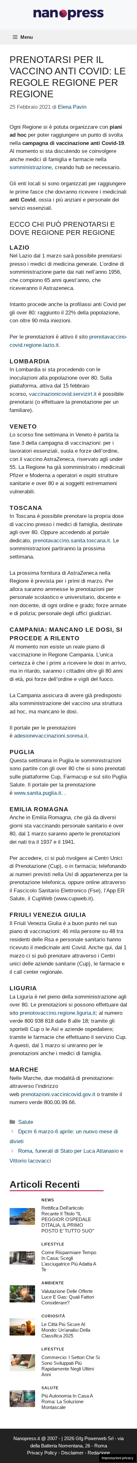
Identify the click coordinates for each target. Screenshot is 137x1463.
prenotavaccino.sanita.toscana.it (71, 541)
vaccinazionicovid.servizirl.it (63, 394)
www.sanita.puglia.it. (39, 793)
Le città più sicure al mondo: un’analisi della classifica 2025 (65, 1330)
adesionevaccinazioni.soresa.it (50, 736)
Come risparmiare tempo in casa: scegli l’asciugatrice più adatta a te (68, 1261)
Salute (25, 1122)
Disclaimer (72, 1452)
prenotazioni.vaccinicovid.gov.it (58, 1094)
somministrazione (31, 167)
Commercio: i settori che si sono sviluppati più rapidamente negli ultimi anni (70, 1366)
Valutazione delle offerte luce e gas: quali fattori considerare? (67, 1296)
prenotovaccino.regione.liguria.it (58, 1013)
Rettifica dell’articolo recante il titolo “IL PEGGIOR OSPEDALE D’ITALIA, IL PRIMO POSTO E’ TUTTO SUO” (67, 1219)
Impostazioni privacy (117, 1458)
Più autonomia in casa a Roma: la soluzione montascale (67, 1401)
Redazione (99, 1452)
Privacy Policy (42, 1452)
